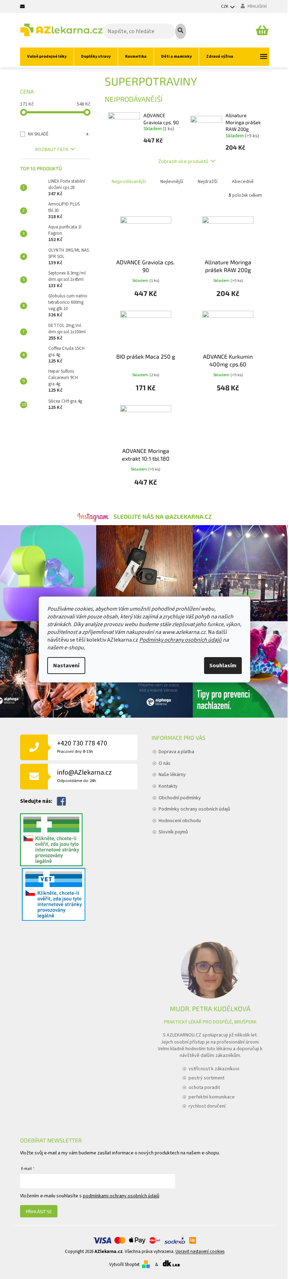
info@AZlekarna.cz (84, 776)
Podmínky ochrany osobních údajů (180, 640)
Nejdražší (207, 181)
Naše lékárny (172, 774)
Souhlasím (222, 665)
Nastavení (66, 665)
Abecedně (243, 181)
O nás (165, 763)
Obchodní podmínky (180, 797)
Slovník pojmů (173, 832)
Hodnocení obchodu (180, 820)
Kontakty (168, 786)
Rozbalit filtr (51, 149)
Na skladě (58, 134)
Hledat (180, 31)
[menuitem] (47, 57)
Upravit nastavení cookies (200, 1251)
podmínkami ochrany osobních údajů (121, 1195)
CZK (225, 7)
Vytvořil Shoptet (124, 1264)
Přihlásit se (39, 1211)
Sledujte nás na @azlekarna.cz (162, 516)
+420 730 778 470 (82, 746)
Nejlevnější (171, 181)
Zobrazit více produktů (183, 161)
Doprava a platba (176, 751)
